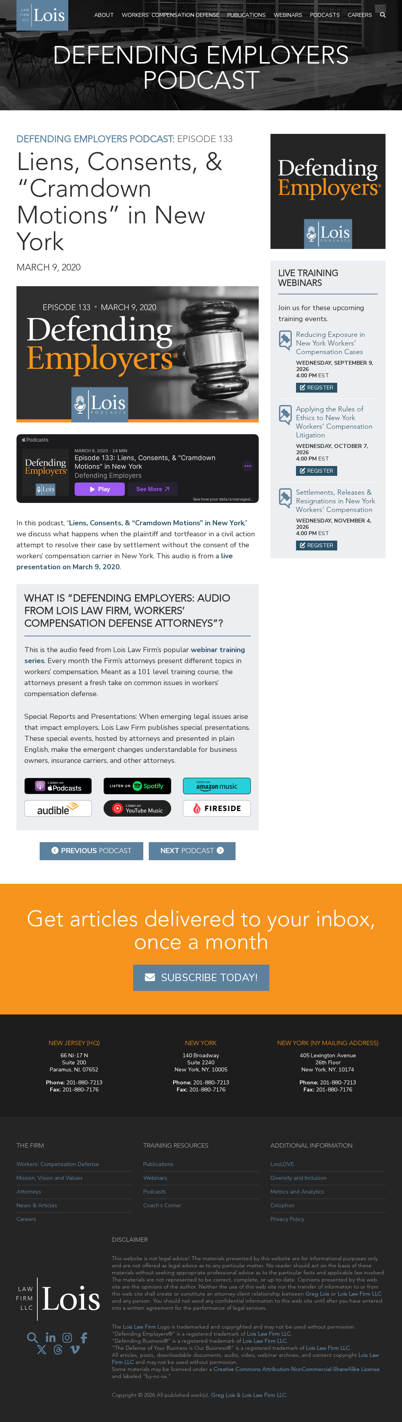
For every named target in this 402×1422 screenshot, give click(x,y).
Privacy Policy (287, 1219)
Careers (360, 15)
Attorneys (28, 1191)
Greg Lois (317, 1293)
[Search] (383, 15)
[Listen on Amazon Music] (216, 786)
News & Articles (36, 1205)
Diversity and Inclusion (298, 1178)
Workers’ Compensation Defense (170, 15)
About (104, 15)
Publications (246, 15)
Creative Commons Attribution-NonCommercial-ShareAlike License (297, 1369)
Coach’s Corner (162, 1205)
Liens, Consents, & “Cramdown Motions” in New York (156, 523)
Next (187, 850)
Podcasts (325, 15)
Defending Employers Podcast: (95, 138)
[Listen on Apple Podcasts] (58, 786)
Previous (96, 850)
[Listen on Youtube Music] (137, 808)
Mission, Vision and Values (49, 1178)
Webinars (288, 15)
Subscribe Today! (209, 978)
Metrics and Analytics (297, 1191)
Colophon (282, 1205)
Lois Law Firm (139, 1326)
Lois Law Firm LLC (360, 1293)
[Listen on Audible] (58, 808)
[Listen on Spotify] (137, 786)
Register (320, 387)
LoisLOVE (282, 1164)
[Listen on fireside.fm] (216, 808)
